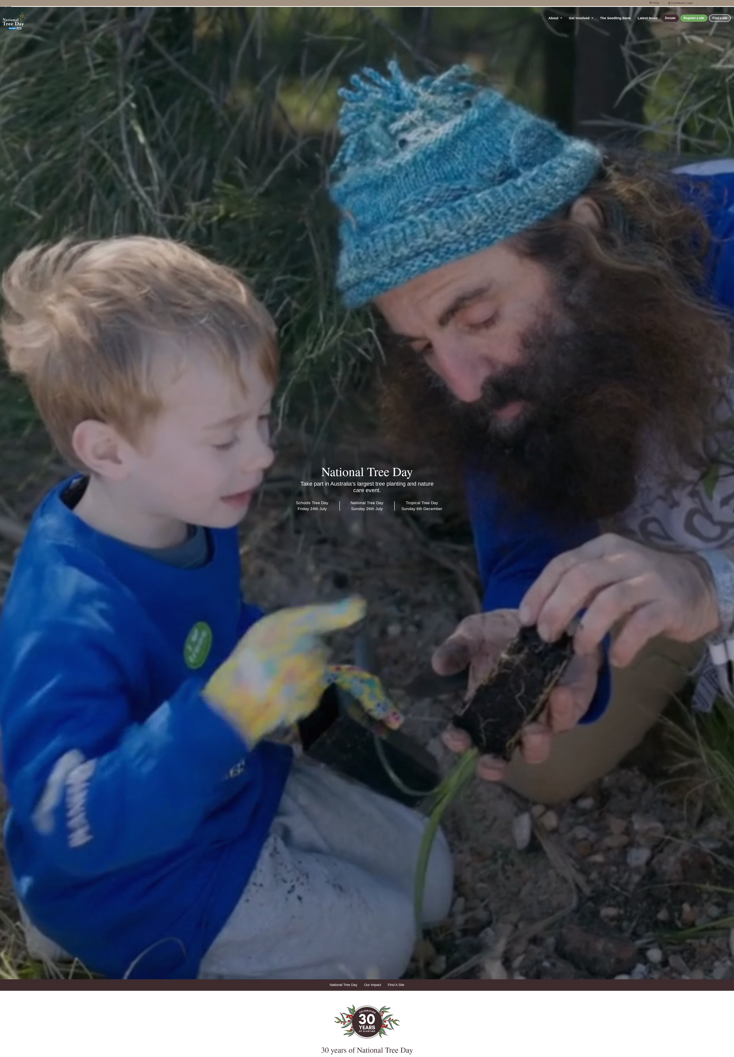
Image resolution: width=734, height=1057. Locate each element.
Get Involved (579, 18)
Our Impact (372, 985)
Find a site (719, 18)
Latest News (648, 18)
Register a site (694, 18)
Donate (670, 18)
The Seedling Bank (615, 18)
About (553, 18)
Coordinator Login (681, 3)
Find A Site (396, 985)
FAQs (655, 3)
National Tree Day (343, 985)
